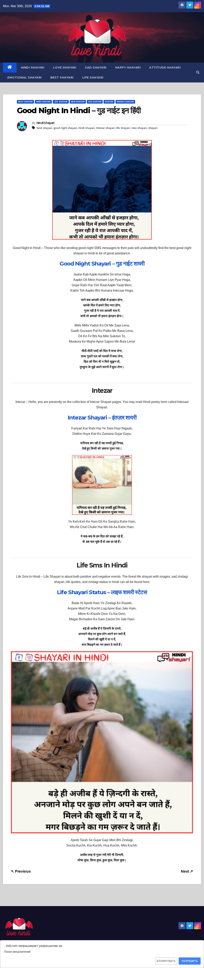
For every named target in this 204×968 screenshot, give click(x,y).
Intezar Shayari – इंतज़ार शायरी (102, 417)
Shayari (109, 102)
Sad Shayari (95, 67)
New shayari (78, 102)
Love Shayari (64, 67)
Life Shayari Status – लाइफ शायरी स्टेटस (102, 592)
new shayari (139, 127)
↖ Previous (21, 871)
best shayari (44, 127)
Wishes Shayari (125, 102)
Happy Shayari (128, 67)
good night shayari (65, 127)
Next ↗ (187, 871)
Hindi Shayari (32, 67)
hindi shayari (86, 127)
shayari (152, 127)
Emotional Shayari (24, 77)
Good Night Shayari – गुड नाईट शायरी (102, 263)
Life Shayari (92, 77)
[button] (197, 72)
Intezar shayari (105, 127)
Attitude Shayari (164, 67)
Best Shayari (62, 77)
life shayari (123, 127)
